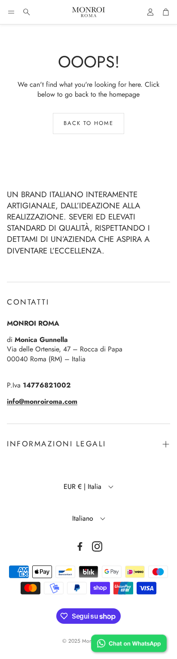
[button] (11, 12)
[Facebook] (80, 546)
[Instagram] (97, 546)
